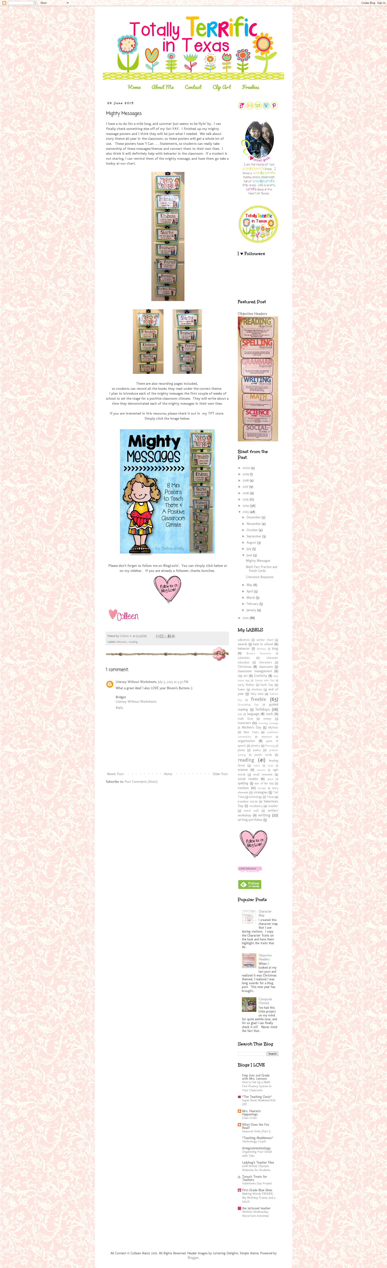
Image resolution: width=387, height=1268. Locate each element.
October (253, 530)
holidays (263, 709)
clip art (243, 676)
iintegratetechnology (256, 1148)
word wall (251, 810)
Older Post (220, 774)
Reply (119, 708)
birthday (261, 648)
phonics (255, 745)
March (251, 597)
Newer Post (115, 774)
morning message (268, 723)
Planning (270, 745)
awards (242, 644)
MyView (273, 727)
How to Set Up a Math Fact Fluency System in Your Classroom (257, 1086)
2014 (246, 505)
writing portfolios (250, 820)
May (250, 585)
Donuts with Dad (264, 680)
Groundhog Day (248, 704)
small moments (263, 774)
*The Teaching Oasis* (257, 1097)
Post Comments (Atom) (141, 782)
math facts (245, 718)
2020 (247, 468)
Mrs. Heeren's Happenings (251, 1112)
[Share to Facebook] (169, 636)
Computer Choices (265, 1001)
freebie (258, 699)
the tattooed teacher (256, 1208)
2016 (246, 493)
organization (246, 741)
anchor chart (265, 640)
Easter (241, 689)
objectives (266, 736)
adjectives (244, 640)
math (269, 714)
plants (241, 750)
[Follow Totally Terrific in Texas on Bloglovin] (250, 871)
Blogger (193, 1258)
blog (275, 648)
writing (264, 815)
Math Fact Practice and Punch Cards (261, 569)
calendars (244, 658)
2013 (246, 512)
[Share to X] (165, 636)
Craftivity (260, 676)
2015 (246, 499)
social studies (248, 779)
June (250, 555)
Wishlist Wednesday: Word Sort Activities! (255, 1214)
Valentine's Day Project (257, 1183)
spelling (243, 783)
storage (262, 788)
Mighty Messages (258, 561)
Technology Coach (254, 1141)
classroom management (255, 671)
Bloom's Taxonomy (259, 653)
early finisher (246, 685)
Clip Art (221, 87)
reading (132, 642)
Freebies (250, 87)
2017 (246, 487)
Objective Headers (252, 313)
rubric (256, 765)
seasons (261, 769)
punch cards (263, 754)
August (252, 542)
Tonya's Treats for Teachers (254, 1178)
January (252, 610)
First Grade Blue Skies (257, 1190)
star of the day (264, 783)
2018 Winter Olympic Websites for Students (256, 1168)
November (254, 524)
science (243, 770)
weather (273, 806)
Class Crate (249, 1118)
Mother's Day (251, 727)
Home (134, 87)
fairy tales (257, 694)
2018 (246, 480)
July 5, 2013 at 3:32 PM (173, 682)
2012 (246, 618)
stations (243, 788)
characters (265, 662)
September (254, 536)
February (253, 604)
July (249, 549)
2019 (246, 474)
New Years (251, 732)
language (253, 714)
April (250, 591)
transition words (247, 801)
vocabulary (256, 806)
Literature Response (259, 577)
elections (257, 689)
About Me (163, 87)
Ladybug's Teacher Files (258, 1162)
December (254, 517)
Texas (270, 797)
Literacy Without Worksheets (136, 682)
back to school (263, 644)
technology (255, 797)
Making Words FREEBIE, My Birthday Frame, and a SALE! (258, 1197)
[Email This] (158, 636)
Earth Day (267, 685)
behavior (122, 642)
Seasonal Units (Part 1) (256, 1131)
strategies (260, 792)
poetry (257, 750)
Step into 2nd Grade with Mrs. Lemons (255, 1076)
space (270, 778)
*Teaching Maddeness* (257, 1138)
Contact (193, 87)
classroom (266, 667)
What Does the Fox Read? (255, 1126)
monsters (244, 723)
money (267, 718)
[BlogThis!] (162, 636)
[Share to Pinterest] (173, 636)
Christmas (245, 667)
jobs (240, 714)
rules (270, 765)
